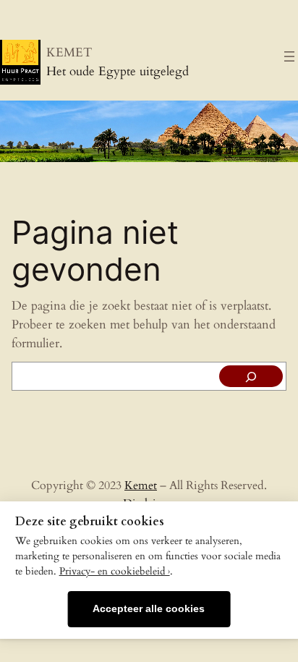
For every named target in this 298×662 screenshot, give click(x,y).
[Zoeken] (251, 376)
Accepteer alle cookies (149, 608)
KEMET (69, 52)
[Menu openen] (289, 56)
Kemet (140, 485)
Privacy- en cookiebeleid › (114, 571)
